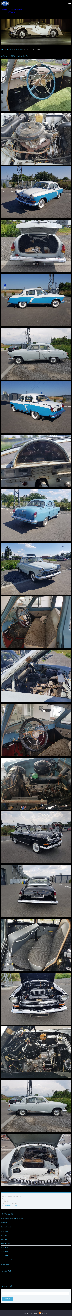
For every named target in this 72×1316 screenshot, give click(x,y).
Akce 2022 (4, 1235)
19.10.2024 (4, 1223)
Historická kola (5, 1243)
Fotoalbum (10, 49)
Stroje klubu (19, 49)
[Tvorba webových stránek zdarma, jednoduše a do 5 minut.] (40, 1313)
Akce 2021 (4, 1239)
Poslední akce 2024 (7, 1227)
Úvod (2, 49)
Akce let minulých (6, 1260)
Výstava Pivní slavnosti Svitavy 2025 (12, 1219)
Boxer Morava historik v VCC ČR (12, 10)
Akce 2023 (4, 1231)
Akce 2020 (4, 1247)
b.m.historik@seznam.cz (10, 1205)
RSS (45, 1313)
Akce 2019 (4, 1252)
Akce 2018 (4, 1256)
